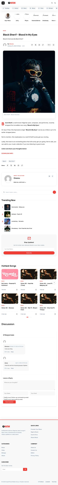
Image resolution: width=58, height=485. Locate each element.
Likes (8, 351)
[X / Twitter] (11, 165)
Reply (12, 351)
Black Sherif (11, 161)
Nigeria (4, 161)
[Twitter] (35, 44)
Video (3, 450)
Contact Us (34, 450)
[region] (29, 293)
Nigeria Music (34, 432)
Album (3, 455)
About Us (33, 447)
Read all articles (19, 182)
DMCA (32, 453)
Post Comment (9, 402)
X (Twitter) (41, 481)
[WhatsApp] (39, 44)
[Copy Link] (42, 44)
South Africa (34, 434)
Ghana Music (34, 437)
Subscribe (29, 253)
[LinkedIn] (14, 165)
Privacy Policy (35, 455)
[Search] (52, 3)
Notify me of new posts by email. (13, 399)
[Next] (54, 282)
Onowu (11, 44)
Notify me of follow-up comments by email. (16, 397)
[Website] (49, 176)
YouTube (54, 481)
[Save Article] (53, 44)
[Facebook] (32, 44)
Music (4, 30)
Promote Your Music (36, 429)
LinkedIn (47, 481)
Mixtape (4, 453)
